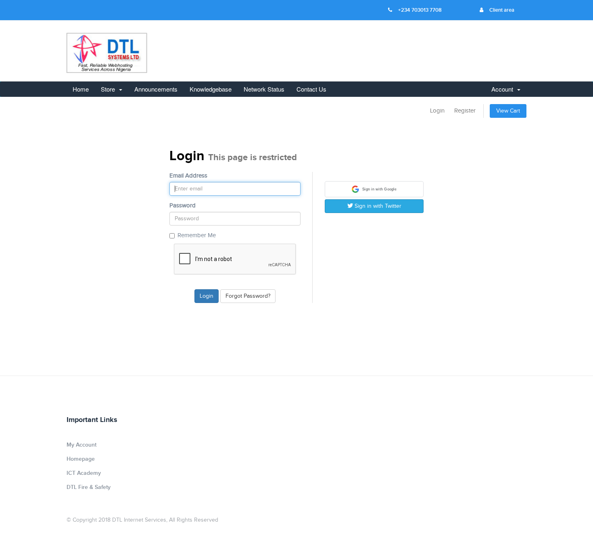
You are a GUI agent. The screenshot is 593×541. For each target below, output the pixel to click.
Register (465, 110)
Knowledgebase (211, 89)
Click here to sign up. (472, 177)
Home (81, 89)
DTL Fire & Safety (89, 487)
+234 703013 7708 (420, 10)
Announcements (155, 89)
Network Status (264, 89)
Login (437, 110)
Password (182, 205)
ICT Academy (84, 473)
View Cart (508, 111)
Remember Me (196, 235)
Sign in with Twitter (377, 206)
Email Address (188, 175)
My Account (81, 444)
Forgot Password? (248, 296)
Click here (483, 144)
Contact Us (311, 89)
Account (503, 89)
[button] (374, 189)
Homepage (81, 458)
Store (109, 89)
